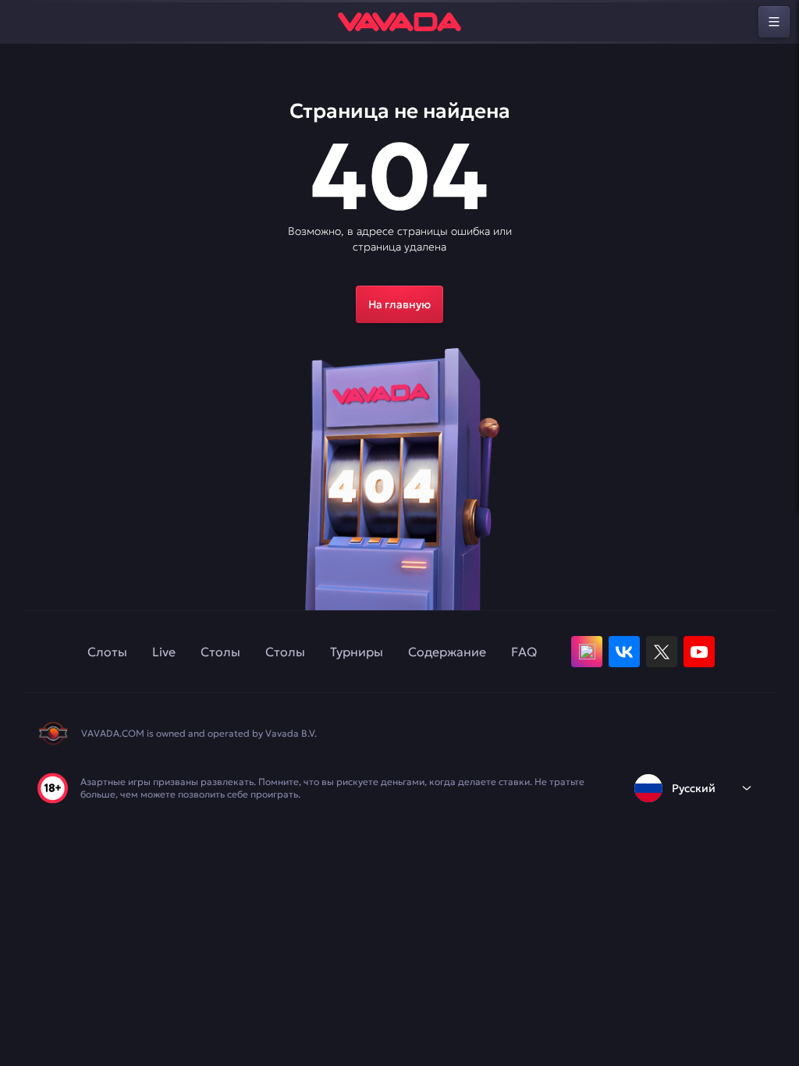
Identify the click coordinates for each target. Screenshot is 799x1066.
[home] (399, 21)
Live (164, 651)
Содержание (447, 651)
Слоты (107, 651)
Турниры (356, 651)
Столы (220, 651)
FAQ (524, 651)
